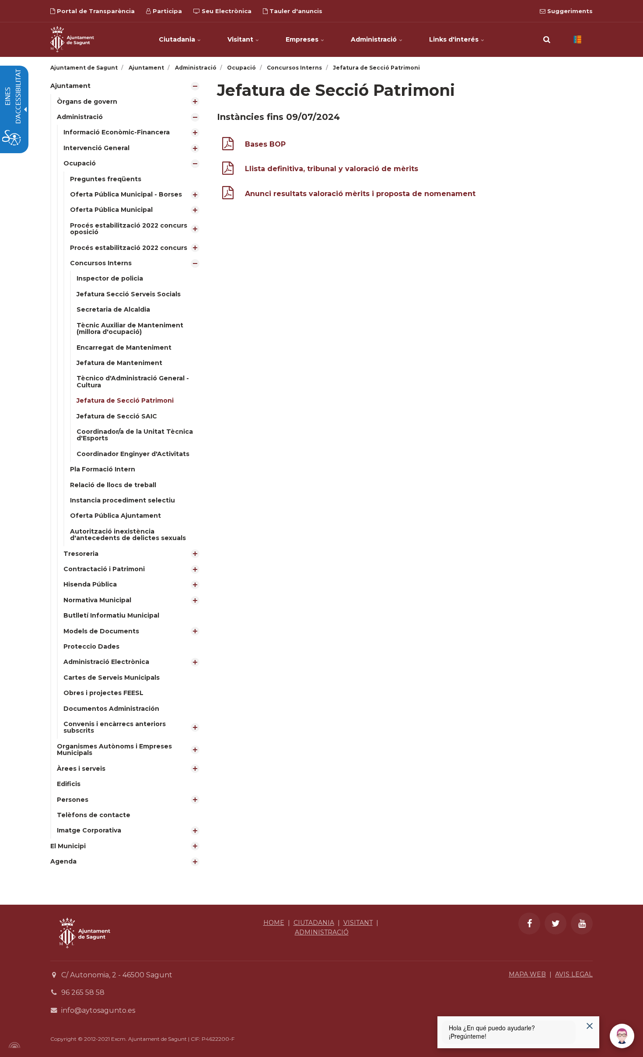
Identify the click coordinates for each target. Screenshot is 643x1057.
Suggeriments (569, 10)
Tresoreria (80, 554)
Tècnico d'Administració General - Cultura (133, 381)
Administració (80, 117)
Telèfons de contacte (93, 815)
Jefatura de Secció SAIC (117, 416)
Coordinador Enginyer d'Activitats (133, 454)
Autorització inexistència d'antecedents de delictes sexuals (128, 534)
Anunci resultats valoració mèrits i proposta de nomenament (360, 194)
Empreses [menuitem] (303, 39)
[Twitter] (555, 923)
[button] (546, 39)
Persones (72, 800)
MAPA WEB (527, 974)
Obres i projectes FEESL (103, 693)
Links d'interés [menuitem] (454, 39)
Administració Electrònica (106, 662)
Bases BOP (265, 144)
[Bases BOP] (228, 145)
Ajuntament (70, 86)
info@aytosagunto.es (98, 1010)
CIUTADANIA (314, 923)
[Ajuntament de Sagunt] (72, 39)
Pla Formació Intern (102, 469)
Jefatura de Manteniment (119, 363)
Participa (166, 10)
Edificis (68, 784)
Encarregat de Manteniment (124, 347)
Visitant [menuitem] (241, 39)
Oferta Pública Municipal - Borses (126, 194)
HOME (273, 923)
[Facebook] (529, 923)
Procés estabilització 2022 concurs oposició (128, 228)
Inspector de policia (110, 278)
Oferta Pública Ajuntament (115, 516)
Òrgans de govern (87, 101)
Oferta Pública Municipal (111, 210)
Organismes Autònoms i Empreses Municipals (114, 749)
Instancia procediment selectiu (122, 500)
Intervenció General (96, 148)
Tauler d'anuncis (295, 10)
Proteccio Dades (91, 646)
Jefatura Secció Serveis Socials (129, 294)
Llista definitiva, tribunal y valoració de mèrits (331, 169)
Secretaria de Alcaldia (113, 309)
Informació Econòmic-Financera (116, 132)
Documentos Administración (111, 709)
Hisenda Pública (90, 584)
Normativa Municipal (97, 600)
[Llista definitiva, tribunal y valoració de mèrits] (228, 170)
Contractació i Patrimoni (104, 569)
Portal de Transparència (95, 10)
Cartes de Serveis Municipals (111, 677)
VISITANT (358, 923)
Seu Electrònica (226, 10)
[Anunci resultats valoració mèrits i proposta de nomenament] (228, 194)
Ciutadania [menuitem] (178, 39)
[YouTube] (582, 923)
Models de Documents (101, 631)
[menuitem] (127, 458)
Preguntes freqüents (105, 179)
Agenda (63, 861)
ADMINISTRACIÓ (322, 932)
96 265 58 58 (83, 992)
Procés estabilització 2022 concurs (128, 248)
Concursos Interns (101, 263)
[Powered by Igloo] (13, 1045)
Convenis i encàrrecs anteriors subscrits (114, 727)
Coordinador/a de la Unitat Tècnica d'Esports (135, 435)
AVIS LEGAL (574, 974)
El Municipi (68, 846)
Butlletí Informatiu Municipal (111, 615)
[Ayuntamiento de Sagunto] (84, 955)
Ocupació (79, 163)
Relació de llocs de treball (113, 485)
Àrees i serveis (81, 769)
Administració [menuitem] (374, 39)
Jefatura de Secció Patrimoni (125, 400)
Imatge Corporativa (89, 830)
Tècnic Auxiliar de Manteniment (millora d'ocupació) (130, 328)
